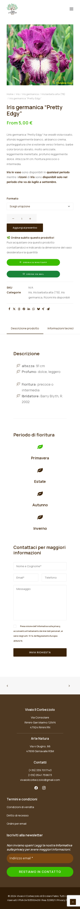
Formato (12, 198)
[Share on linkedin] (28, 309)
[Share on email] (48, 309)
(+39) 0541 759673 (40, 775)
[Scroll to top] (73, 902)
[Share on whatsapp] (33, 309)
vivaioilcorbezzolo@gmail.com (40, 780)
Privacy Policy (65, 900)
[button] (71, 9)
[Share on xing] (43, 309)
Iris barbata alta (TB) (53, 94)
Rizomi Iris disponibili (57, 297)
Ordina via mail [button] (35, 274)
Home (10, 94)
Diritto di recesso (18, 815)
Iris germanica (30, 94)
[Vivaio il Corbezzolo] (12, 9)
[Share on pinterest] (24, 309)
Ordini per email (16, 824)
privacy (56, 626)
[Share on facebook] (9, 309)
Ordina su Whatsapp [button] (35, 262)
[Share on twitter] (14, 309)
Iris (18, 94)
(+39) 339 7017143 (40, 770)
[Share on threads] (19, 309)
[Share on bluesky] (38, 309)
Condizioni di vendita (20, 807)
